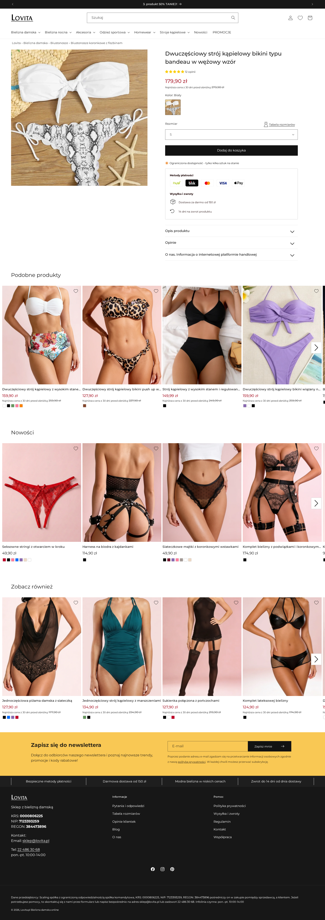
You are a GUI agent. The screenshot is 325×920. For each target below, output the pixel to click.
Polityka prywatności (230, 806)
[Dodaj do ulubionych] (76, 291)
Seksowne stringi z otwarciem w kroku (33, 547)
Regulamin (222, 822)
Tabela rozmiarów (282, 124)
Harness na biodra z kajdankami (107, 547)
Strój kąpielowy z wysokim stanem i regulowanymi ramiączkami (201, 389)
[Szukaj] (233, 18)
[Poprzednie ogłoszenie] (12, 4)
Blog (116, 829)
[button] (25, 32)
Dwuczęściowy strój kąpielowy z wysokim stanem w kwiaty (40, 389)
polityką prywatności (192, 761)
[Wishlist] (300, 18)
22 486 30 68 (28, 849)
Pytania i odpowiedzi (128, 806)
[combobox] (162, 18)
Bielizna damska (35, 43)
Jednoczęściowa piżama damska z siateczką (37, 701)
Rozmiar (171, 123)
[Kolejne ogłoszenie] (312, 4)
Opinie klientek (124, 822)
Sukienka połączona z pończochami (190, 701)
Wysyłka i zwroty (227, 814)
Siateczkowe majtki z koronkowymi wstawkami (200, 547)
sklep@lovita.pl (36, 841)
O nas (116, 837)
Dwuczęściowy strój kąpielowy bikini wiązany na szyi (281, 389)
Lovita (16, 43)
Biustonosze (59, 43)
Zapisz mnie (263, 746)
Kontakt (220, 829)
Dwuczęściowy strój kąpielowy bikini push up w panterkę (120, 389)
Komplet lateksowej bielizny (265, 701)
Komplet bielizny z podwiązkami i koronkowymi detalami (281, 547)
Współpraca (223, 837)
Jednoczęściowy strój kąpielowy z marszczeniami (121, 701)
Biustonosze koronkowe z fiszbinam (96, 43)
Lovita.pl (25, 909)
